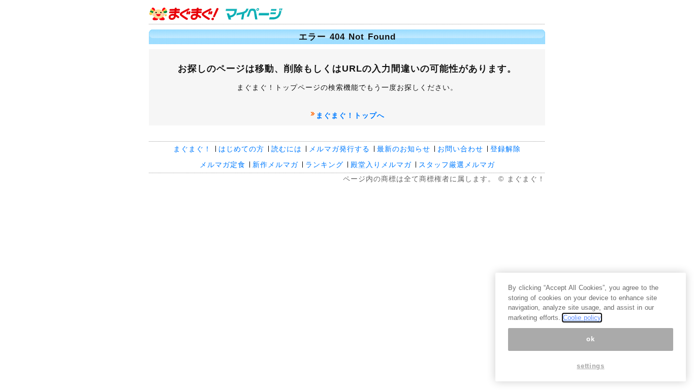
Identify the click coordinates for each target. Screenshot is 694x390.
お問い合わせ (460, 149)
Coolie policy (582, 317)
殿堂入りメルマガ (381, 164)
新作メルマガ (275, 164)
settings (590, 366)
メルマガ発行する (339, 149)
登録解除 (505, 149)
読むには (286, 149)
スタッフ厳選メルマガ (457, 164)
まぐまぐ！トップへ (350, 115)
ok (590, 339)
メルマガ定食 (222, 164)
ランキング (324, 164)
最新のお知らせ (403, 149)
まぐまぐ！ (192, 149)
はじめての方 (241, 149)
